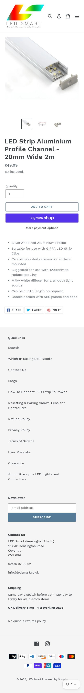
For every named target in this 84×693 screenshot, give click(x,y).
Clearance (16, 463)
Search (13, 348)
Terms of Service (21, 441)
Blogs (12, 381)
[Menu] (76, 15)
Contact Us (17, 370)
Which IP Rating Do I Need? (30, 359)
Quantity (12, 186)
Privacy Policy (19, 430)
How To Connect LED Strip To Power (37, 392)
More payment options (42, 227)
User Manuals (19, 452)
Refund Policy (19, 419)
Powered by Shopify (55, 679)
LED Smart (34, 679)
